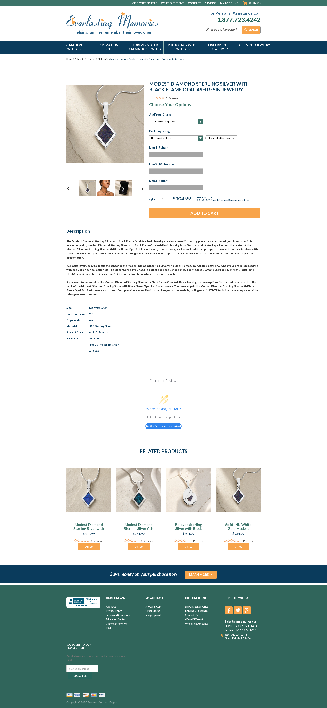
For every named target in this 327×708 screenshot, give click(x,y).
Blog (108, 627)
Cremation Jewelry (73, 47)
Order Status (152, 610)
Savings (210, 3)
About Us (111, 606)
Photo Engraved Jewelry (181, 47)
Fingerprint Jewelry (218, 47)
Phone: (228, 625)
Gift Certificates (144, 3)
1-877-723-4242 (246, 625)
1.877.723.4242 (239, 19)
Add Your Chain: (160, 114)
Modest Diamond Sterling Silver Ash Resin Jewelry (138, 528)
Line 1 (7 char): (158, 147)
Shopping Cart (153, 606)
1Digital (112, 702)
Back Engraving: (159, 131)
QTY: (152, 199)
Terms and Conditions (118, 615)
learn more (199, 575)
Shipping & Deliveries (196, 606)
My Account (229, 3)
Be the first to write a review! (163, 426)
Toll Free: (229, 630)
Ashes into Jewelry (254, 45)
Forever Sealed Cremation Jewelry (145, 47)
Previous (68, 188)
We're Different (172, 3)
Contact (194, 3)
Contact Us (191, 615)
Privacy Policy (114, 610)
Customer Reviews (116, 623)
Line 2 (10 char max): (162, 164)
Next (142, 188)
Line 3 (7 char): (158, 180)
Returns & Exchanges (197, 610)
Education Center (116, 619)
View (89, 547)
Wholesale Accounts (196, 623)
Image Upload (153, 615)
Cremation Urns (109, 47)
